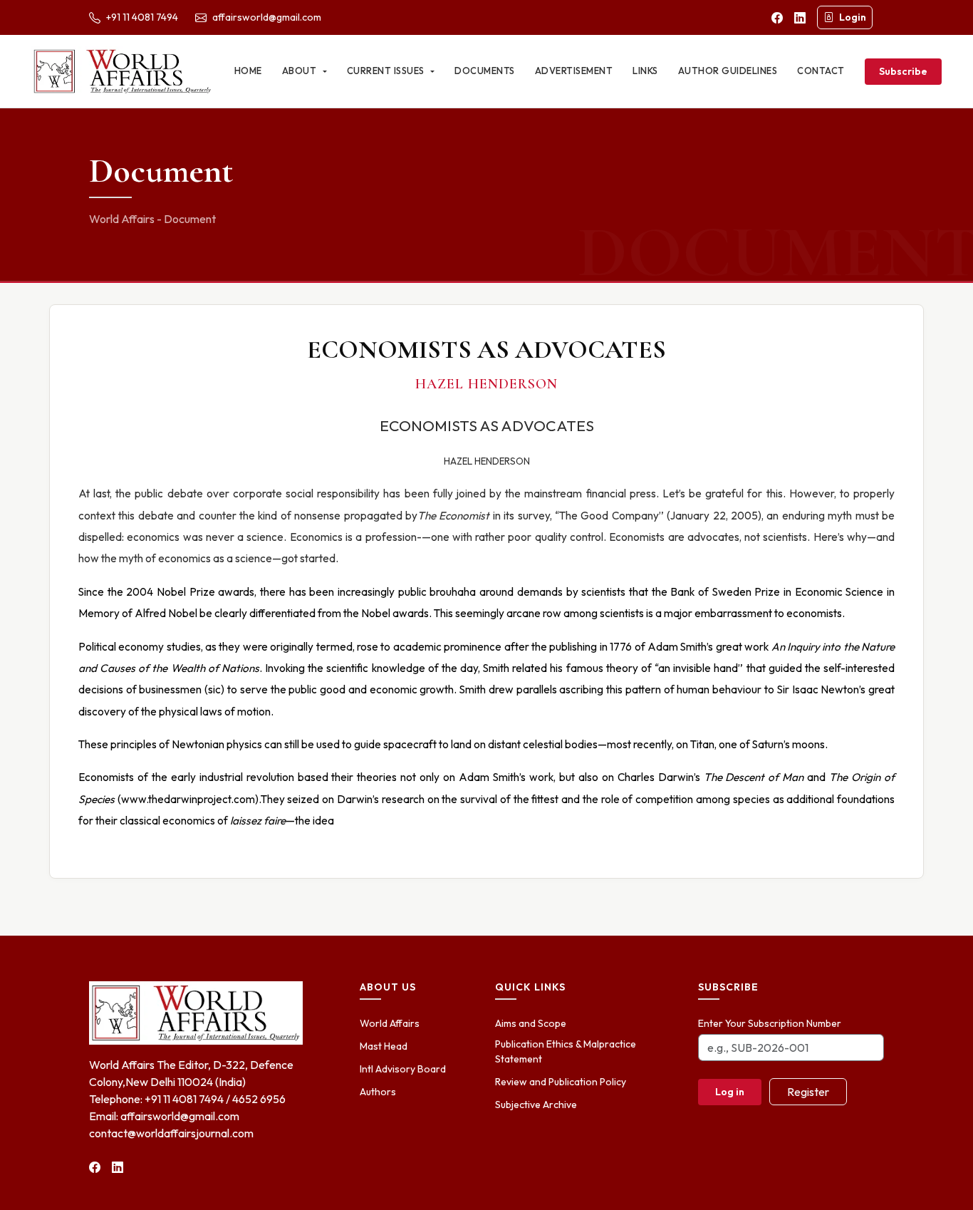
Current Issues (387, 70)
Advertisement (574, 70)
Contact (821, 70)
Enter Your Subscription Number (769, 1023)
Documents (484, 70)
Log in (729, 1091)
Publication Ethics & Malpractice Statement (565, 1051)
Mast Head (383, 1046)
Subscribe (903, 71)
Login (852, 17)
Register (808, 1092)
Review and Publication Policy (560, 1081)
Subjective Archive (536, 1104)
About (300, 70)
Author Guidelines (728, 70)
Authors (378, 1091)
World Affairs (390, 1023)
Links (645, 70)
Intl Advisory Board (403, 1068)
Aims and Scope (530, 1023)
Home (248, 70)
